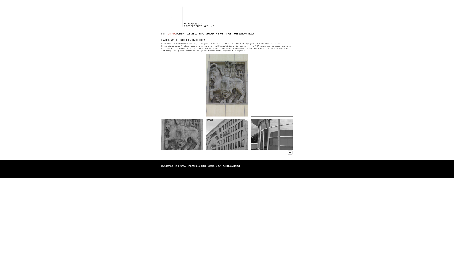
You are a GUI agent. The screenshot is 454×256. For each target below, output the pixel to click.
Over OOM (219, 33)
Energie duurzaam (183, 33)
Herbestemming (198, 33)
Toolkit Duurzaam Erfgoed (243, 33)
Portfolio (171, 33)
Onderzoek (210, 33)
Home (163, 33)
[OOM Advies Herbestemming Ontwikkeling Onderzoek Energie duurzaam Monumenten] (227, 15)
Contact (228, 33)
